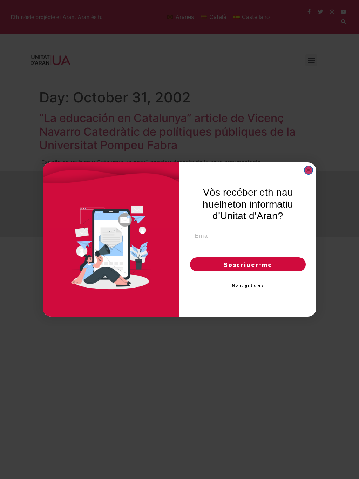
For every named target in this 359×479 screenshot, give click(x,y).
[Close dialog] (308, 170)
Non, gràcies (248, 285)
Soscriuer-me (248, 264)
